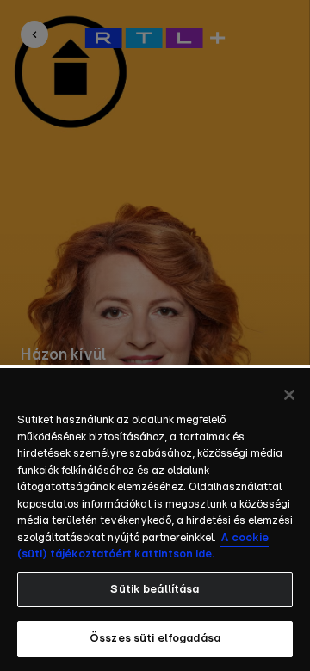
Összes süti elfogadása (155, 638)
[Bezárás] (289, 395)
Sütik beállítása (154, 589)
